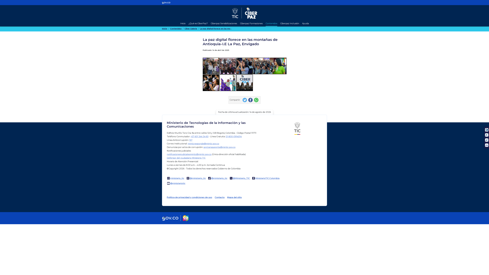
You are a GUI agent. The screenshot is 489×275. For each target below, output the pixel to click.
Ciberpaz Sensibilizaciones (224, 23)
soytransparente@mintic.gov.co (219, 147)
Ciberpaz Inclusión (289, 23)
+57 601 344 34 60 (199, 136)
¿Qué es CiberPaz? (198, 23)
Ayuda (305, 23)
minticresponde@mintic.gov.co (203, 143)
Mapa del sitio (234, 197)
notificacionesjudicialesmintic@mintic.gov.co (189, 154)
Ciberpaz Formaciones (251, 23)
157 (190, 140)
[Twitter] (245, 100)
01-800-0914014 (234, 136)
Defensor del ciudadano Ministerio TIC (186, 158)
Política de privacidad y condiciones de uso (189, 197)
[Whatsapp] (256, 100)
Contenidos (271, 23)
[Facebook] (251, 100)
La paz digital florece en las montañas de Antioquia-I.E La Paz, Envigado (216, 29)
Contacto (220, 197)
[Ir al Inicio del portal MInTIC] (297, 128)
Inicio (183, 23)
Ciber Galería (191, 29)
